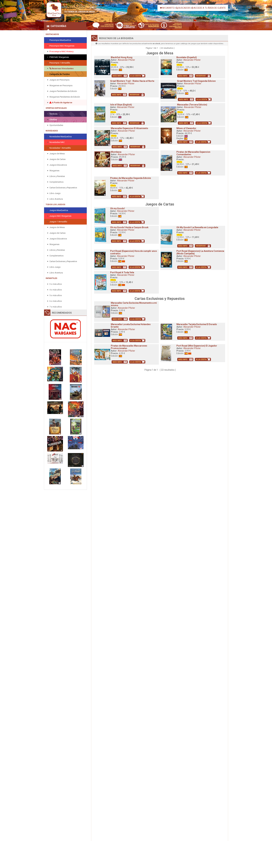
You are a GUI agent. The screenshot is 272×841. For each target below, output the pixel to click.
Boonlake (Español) (186, 57)
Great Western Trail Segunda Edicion (196, 81)
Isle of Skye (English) (121, 104)
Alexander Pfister (126, 60)
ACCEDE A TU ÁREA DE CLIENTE (209, 8)
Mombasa (116, 152)
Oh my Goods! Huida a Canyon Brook (129, 227)
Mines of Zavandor (186, 128)
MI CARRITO (168, 8)
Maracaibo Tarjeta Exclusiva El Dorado (196, 324)
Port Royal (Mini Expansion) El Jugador (196, 345)
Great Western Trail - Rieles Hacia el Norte (132, 81)
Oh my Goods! (117, 208)
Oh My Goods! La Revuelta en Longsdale (197, 227)
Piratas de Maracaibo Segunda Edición (130, 178)
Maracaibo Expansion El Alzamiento (129, 128)
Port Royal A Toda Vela (122, 272)
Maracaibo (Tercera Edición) (192, 104)
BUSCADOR (184, 8)
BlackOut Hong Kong (121, 57)
